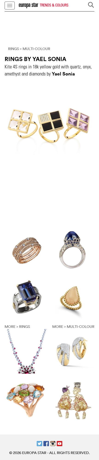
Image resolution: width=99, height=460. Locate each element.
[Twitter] (39, 443)
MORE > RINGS (17, 326)
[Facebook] (46, 443)
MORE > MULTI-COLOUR (73, 326)
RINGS (13, 48)
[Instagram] (53, 443)
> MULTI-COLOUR (35, 48)
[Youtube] (59, 443)
